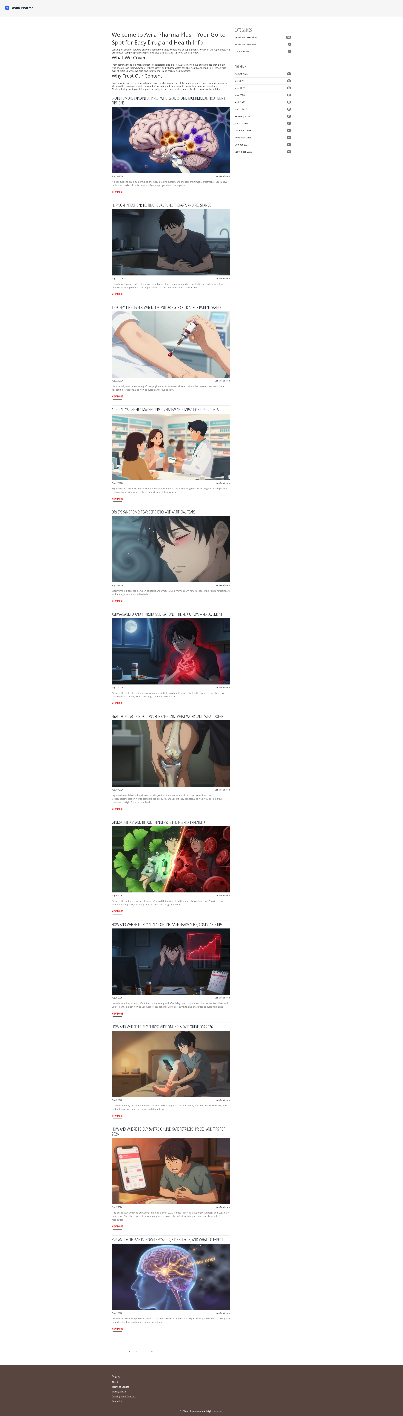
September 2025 (262, 151)
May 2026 (262, 95)
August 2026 (262, 73)
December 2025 (262, 130)
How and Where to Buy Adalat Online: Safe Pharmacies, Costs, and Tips (167, 924)
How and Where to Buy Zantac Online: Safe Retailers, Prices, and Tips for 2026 (168, 1131)
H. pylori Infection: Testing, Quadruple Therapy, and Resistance (161, 205)
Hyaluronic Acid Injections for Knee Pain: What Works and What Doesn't (169, 716)
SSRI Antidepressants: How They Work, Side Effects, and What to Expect (167, 1239)
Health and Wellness (262, 44)
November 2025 (262, 137)
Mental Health (262, 51)
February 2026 (262, 116)
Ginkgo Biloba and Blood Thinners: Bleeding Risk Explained (158, 822)
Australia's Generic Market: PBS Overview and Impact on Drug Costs (165, 409)
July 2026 (262, 80)
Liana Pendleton (222, 176)
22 (152, 1351)
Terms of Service (120, 1386)
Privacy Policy (119, 1391)
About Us (116, 1382)
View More (117, 192)
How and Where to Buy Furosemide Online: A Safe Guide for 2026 (162, 1027)
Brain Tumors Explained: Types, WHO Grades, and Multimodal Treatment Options (168, 100)
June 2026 (262, 88)
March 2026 (262, 109)
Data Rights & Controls (124, 1396)
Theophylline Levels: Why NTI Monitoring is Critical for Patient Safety (166, 307)
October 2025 (262, 144)
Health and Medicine (262, 37)
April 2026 (262, 102)
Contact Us (117, 1400)
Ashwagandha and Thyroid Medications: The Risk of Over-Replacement (167, 614)
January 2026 (262, 123)
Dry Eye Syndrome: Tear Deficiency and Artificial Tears (153, 512)
